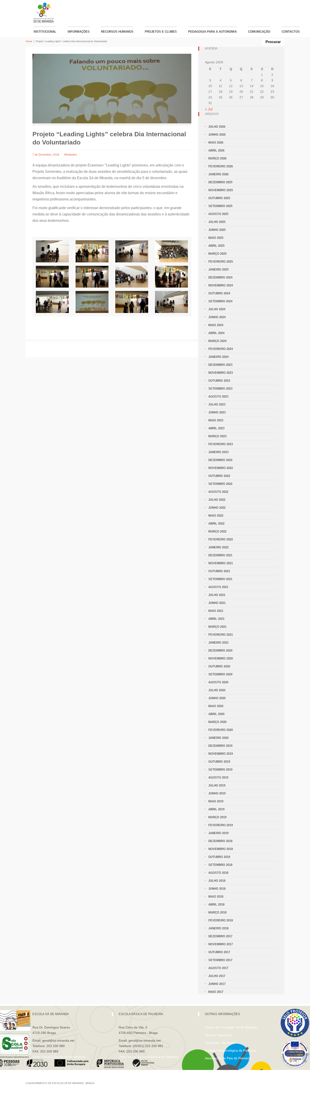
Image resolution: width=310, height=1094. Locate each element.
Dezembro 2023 (220, 364)
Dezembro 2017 (220, 936)
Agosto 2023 (218, 396)
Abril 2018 (216, 904)
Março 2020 (217, 722)
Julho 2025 (216, 222)
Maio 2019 (215, 801)
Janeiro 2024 (218, 357)
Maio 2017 (215, 992)
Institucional (45, 31)
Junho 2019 (217, 793)
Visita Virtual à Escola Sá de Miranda (58, 1057)
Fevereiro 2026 (220, 166)
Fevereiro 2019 (220, 825)
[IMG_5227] (92, 251)
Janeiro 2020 (218, 738)
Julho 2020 (216, 690)
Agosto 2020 (218, 682)
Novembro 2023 (220, 372)
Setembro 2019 (220, 769)
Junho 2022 (217, 507)
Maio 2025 (215, 237)
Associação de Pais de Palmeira (228, 1058)
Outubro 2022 (219, 476)
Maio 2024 (215, 325)
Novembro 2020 (220, 658)
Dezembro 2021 (220, 555)
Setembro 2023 (220, 388)
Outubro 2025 (219, 198)
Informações (79, 31)
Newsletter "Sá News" (220, 1043)
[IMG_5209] (131, 251)
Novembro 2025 (220, 190)
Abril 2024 (216, 333)
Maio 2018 (215, 896)
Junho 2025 (217, 230)
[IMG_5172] (131, 277)
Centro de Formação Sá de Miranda (231, 1027)
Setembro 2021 (220, 579)
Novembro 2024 (220, 285)
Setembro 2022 (220, 484)
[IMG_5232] (52, 251)
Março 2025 (217, 253)
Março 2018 (217, 912)
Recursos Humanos (117, 31)
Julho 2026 (216, 126)
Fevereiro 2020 (220, 730)
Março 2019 (217, 817)
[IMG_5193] (92, 302)
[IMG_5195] (131, 302)
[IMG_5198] (92, 277)
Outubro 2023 (219, 380)
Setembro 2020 (220, 674)
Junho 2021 (217, 603)
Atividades (70, 154)
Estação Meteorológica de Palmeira (230, 1050)
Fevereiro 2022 (220, 539)
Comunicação (259, 31)
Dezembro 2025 (220, 182)
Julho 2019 (216, 785)
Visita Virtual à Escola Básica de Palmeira (148, 1057)
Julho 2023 (216, 404)
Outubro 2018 (219, 857)
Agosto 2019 (218, 777)
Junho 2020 (217, 698)
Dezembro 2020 (220, 650)
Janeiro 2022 (218, 547)
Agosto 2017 (218, 968)
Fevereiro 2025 (220, 261)
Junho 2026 (217, 134)
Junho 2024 (217, 317)
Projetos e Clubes (161, 31)
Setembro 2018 (220, 865)
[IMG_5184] (52, 302)
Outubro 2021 (219, 571)
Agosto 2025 (218, 214)
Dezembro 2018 (220, 841)
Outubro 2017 (219, 952)
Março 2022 (217, 531)
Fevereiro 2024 (220, 349)
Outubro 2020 (219, 666)
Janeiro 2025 (218, 269)
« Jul (209, 109)
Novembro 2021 (220, 563)
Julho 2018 (216, 880)
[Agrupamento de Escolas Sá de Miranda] (44, 12)
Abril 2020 (216, 714)
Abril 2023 (216, 428)
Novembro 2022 (220, 468)
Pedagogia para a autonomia (212, 31)
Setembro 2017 (220, 960)
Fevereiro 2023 (220, 444)
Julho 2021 (216, 595)
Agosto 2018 (218, 872)
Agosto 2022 (218, 491)
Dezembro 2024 (220, 277)
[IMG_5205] (171, 251)
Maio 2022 (215, 515)
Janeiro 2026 (218, 174)
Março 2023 (217, 436)
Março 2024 (217, 341)
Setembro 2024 (220, 301)
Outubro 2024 (219, 293)
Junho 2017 (217, 984)
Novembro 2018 (220, 849)
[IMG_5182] (171, 277)
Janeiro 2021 (218, 642)
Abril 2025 (216, 245)
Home (29, 41)
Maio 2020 (215, 706)
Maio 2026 (215, 142)
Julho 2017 (216, 976)
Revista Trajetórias (218, 1035)
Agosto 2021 (218, 587)
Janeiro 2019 (218, 833)
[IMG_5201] (52, 277)
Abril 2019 (216, 809)
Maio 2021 (215, 611)
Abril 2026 (216, 150)
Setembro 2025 (220, 206)
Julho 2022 (216, 499)
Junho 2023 (217, 412)
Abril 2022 (216, 523)
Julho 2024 (216, 309)
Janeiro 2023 (218, 452)
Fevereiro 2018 (220, 920)
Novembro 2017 (220, 944)
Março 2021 (217, 626)
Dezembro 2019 (220, 745)
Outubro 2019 (219, 761)
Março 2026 (217, 158)
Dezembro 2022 (220, 460)
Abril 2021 (216, 618)
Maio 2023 (215, 420)
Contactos (291, 31)
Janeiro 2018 (218, 928)
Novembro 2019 (220, 753)
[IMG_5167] (171, 302)
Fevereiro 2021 (220, 634)
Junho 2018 (217, 888)
